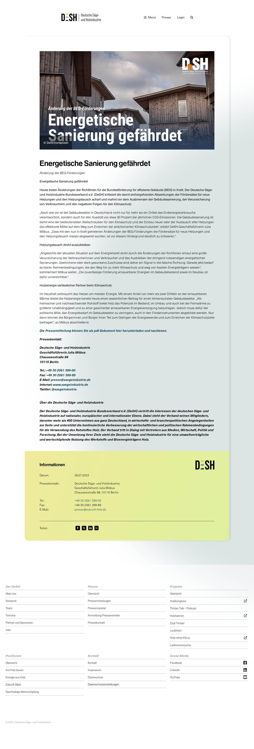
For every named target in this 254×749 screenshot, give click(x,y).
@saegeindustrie (64, 389)
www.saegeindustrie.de (70, 384)
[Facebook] (78, 528)
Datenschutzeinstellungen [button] (103, 684)
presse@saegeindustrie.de (71, 379)
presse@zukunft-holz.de (90, 509)
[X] (84, 528)
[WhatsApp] (96, 528)
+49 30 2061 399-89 (60, 375)
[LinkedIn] (90, 528)
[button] (191, 17)
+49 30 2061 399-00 (60, 370)
